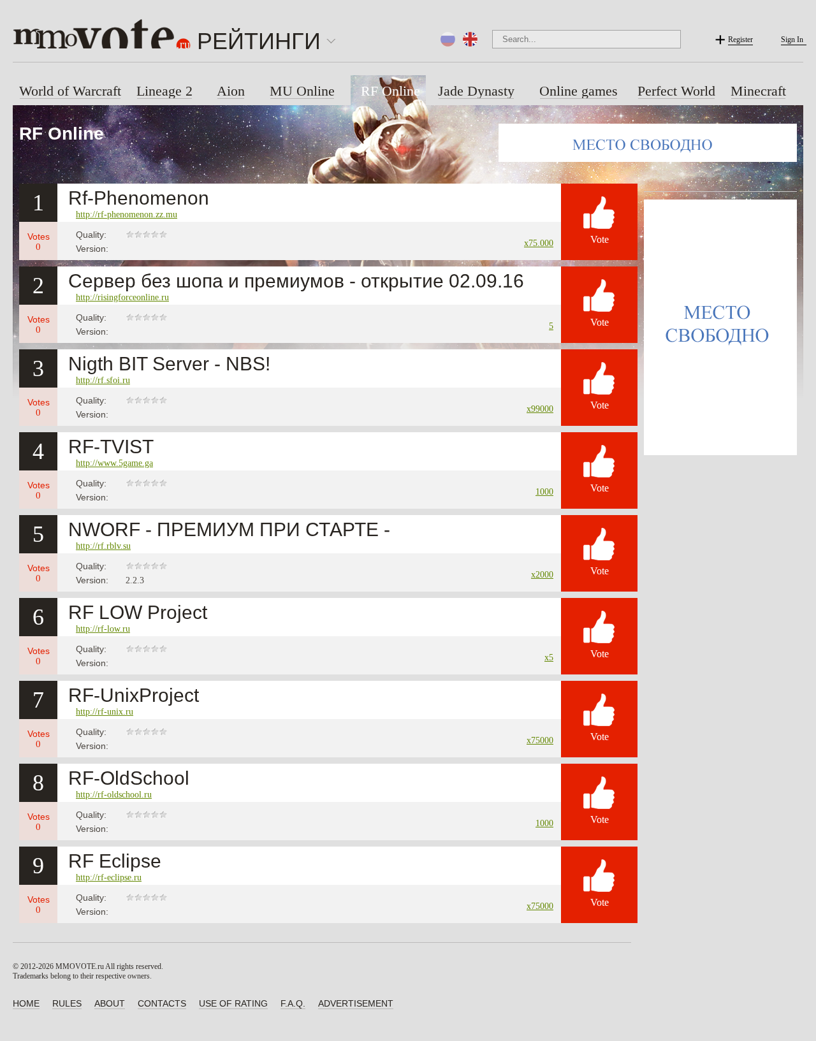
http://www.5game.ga (114, 463)
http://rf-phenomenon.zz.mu (126, 214)
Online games (578, 91)
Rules (67, 1003)
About (109, 1003)
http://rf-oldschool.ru (114, 794)
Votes (38, 241)
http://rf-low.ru (103, 629)
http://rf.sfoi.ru (103, 380)
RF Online (390, 91)
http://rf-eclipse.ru (109, 877)
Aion (231, 91)
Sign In (792, 39)
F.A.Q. (292, 1003)
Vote (599, 239)
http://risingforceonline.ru (122, 297)
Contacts (162, 1003)
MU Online (302, 91)
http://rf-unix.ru (104, 712)
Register (740, 39)
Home (26, 1003)
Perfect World (676, 91)
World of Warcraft (70, 91)
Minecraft (758, 91)
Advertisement (355, 1003)
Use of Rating (233, 1003)
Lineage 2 (164, 91)
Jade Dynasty (476, 91)
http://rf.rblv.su (103, 546)
